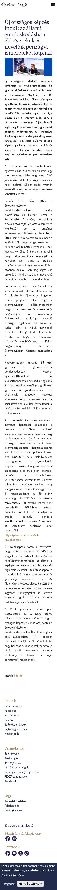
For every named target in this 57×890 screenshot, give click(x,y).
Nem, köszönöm (30, 883)
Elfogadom (9, 884)
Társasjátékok (13, 763)
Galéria (9, 720)
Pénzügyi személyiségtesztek (22, 772)
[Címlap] (17, 6)
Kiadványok (11, 758)
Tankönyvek (12, 753)
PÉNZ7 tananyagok (16, 776)
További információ (12, 875)
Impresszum (12, 715)
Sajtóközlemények (15, 724)
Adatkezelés (12, 805)
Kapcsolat (10, 710)
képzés (18, 676)
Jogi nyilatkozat (14, 810)
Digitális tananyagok (17, 767)
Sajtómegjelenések (16, 729)
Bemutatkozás (13, 706)
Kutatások (11, 781)
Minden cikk (12, 733)
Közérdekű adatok (15, 801)
